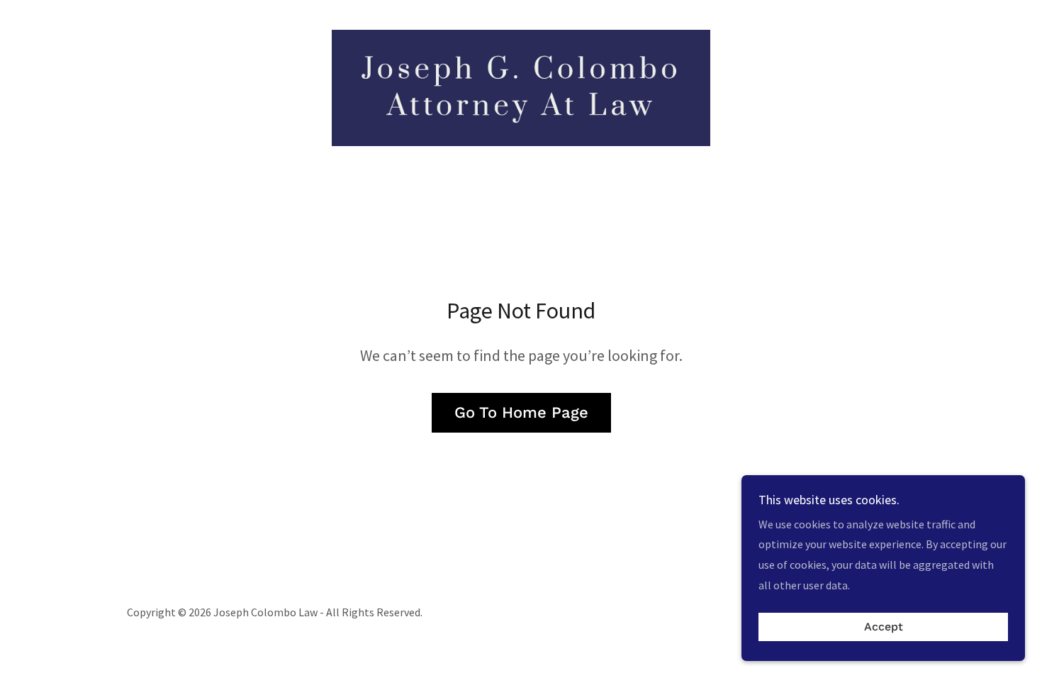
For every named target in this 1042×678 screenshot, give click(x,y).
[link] (521, 86)
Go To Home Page (521, 412)
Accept (883, 627)
